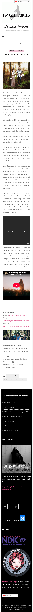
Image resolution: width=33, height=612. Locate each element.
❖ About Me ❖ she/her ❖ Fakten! (13, 416)
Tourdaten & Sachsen (9, 402)
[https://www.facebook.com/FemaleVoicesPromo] (5, 506)
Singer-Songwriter (8, 379)
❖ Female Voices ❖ (9, 421)
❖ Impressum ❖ (8, 426)
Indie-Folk (15, 376)
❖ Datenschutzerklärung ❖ (11, 430)
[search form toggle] (28, 37)
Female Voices (16, 26)
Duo (9, 376)
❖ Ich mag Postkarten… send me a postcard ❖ (16, 412)
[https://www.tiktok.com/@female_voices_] (16, 506)
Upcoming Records (9, 407)
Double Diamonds (16, 50)
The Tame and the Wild (21, 379)
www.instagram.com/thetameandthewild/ (16, 321)
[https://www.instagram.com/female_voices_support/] (10, 506)
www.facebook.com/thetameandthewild (16, 326)
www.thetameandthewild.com (18, 315)
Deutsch (8, 595)
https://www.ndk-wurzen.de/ (11, 536)
